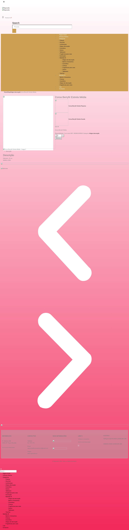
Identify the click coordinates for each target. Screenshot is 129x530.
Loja (4, 525)
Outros (61, 50)
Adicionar (58, 138)
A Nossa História (7, 475)
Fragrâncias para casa (68, 67)
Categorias (62, 38)
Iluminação (63, 56)
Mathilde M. (63, 58)
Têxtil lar (8, 512)
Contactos (62, 88)
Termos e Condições (83, 439)
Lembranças (63, 44)
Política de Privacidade (8, 447)
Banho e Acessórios (67, 61)
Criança (62, 40)
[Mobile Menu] (4, 1)
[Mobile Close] (1, 469)
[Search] (14, 31)
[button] (64, 233)
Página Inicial (6, 473)
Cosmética (63, 48)
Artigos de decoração (68, 59)
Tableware (62, 52)
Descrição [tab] (8, 151)
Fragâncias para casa (66, 54)
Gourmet (62, 42)
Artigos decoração (65, 46)
